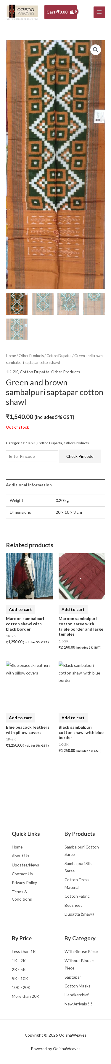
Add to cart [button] (20, 609)
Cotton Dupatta (59, 356)
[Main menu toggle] (99, 12)
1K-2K (12, 371)
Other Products (31, 356)
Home (11, 356)
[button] (95, 49)
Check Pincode (79, 456)
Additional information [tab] (29, 484)
